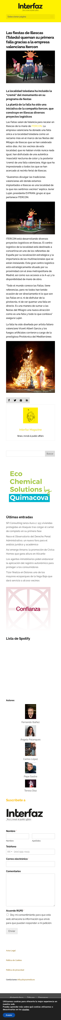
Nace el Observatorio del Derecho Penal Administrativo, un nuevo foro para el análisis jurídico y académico (28, 540)
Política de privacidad (15, 970)
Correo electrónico (17, 859)
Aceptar (9, 1015)
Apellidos (36, 841)
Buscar (50, 453)
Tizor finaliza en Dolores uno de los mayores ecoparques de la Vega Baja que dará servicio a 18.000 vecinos (29, 576)
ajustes (25, 1009)
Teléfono (11, 846)
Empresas (43, 997)
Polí (7, 960)
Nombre (11, 831)
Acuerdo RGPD (15, 910)
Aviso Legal (11, 951)
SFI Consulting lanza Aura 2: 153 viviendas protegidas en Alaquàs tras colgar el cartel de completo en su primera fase (30, 527)
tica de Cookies (15, 960)
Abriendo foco (16, 997)
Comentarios (13, 871)
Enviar (11, 931)
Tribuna (30, 997)
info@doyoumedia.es (26, 980)
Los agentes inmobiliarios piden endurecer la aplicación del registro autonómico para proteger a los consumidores (30, 563)
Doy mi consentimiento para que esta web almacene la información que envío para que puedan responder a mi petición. (29, 918)
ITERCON (37, 126)
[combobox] (9, 851)
